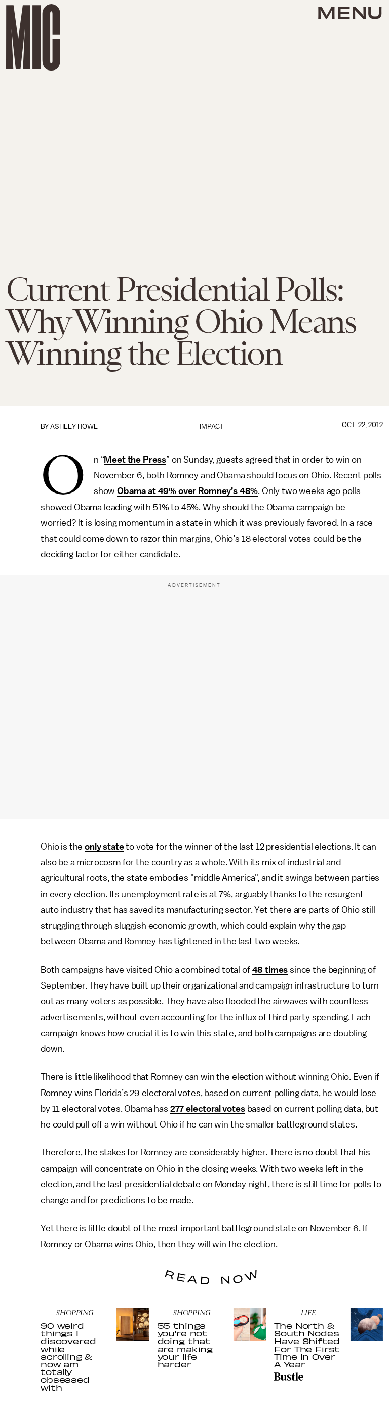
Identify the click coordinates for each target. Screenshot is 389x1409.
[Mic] (33, 37)
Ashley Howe (74, 426)
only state (104, 846)
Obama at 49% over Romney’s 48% (187, 491)
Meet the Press (135, 459)
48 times (270, 969)
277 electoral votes (207, 1108)
